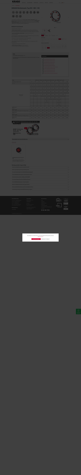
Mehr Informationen (40, 236)
